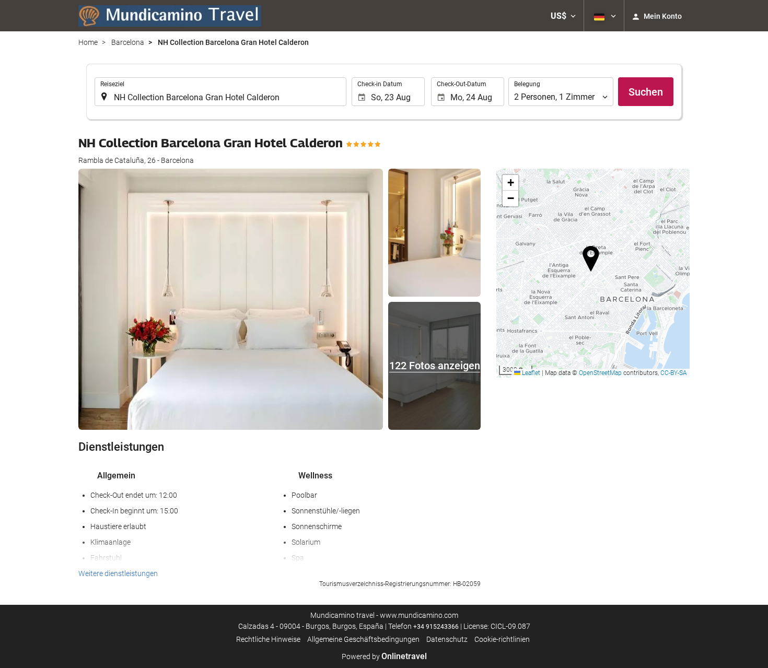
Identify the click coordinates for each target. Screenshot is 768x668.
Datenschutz (447, 639)
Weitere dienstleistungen (118, 573)
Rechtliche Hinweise (268, 639)
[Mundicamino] (169, 15)
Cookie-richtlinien (502, 639)
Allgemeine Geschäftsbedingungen (363, 639)
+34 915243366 (436, 626)
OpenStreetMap (600, 373)
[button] (563, 15)
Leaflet (530, 373)
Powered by (384, 656)
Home (88, 42)
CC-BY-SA (673, 373)
